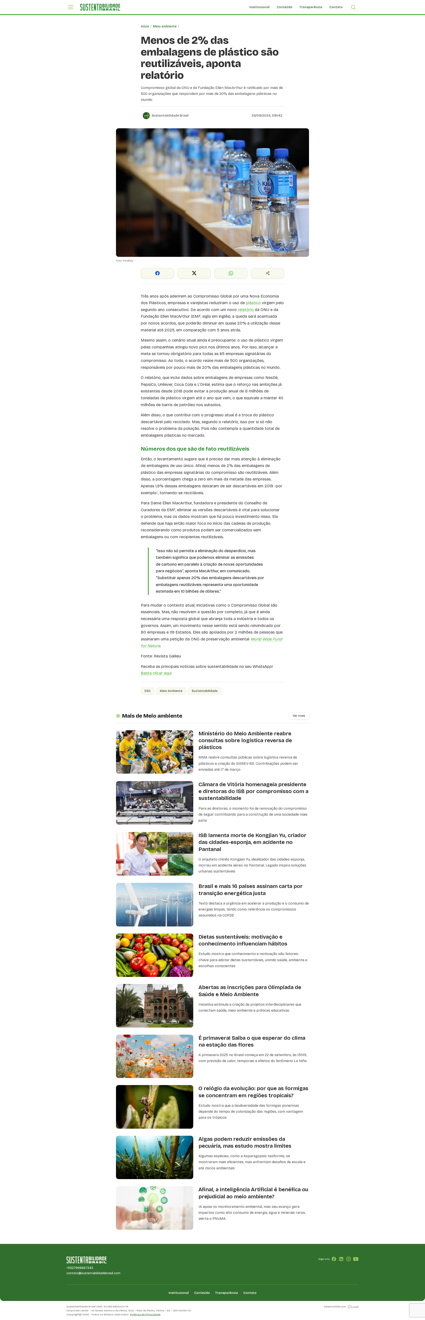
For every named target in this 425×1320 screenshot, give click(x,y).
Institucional (259, 7)
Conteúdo (284, 7)
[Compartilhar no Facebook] (157, 273)
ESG (148, 691)
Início (145, 26)
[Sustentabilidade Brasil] (100, 7)
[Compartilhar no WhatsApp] (230, 273)
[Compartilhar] (267, 273)
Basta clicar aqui (156, 673)
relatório (246, 309)
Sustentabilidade (205, 691)
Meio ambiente (165, 26)
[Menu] (70, 7)
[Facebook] (334, 1259)
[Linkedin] (341, 1259)
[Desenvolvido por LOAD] (353, 1306)
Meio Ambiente (171, 691)
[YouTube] (356, 1259)
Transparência (310, 7)
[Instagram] (348, 1259)
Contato (336, 7)
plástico (253, 302)
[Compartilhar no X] (194, 273)
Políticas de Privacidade (145, 1314)
